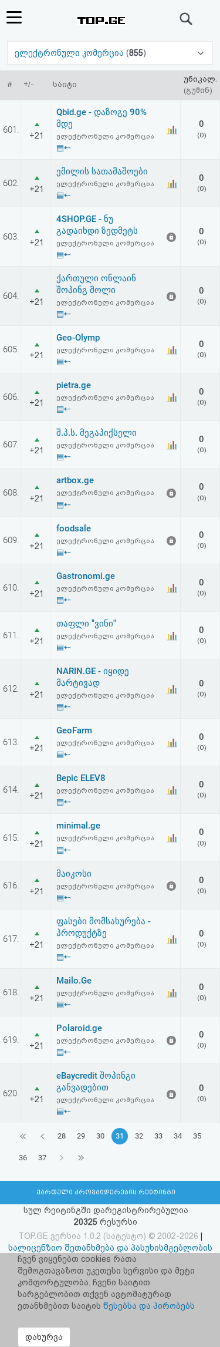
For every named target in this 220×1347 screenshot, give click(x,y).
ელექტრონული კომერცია (70, 53)
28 (61, 1136)
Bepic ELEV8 (81, 778)
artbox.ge (75, 480)
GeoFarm (74, 730)
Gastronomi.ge (85, 576)
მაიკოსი (74, 873)
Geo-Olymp (78, 337)
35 (197, 1136)
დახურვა (44, 1337)
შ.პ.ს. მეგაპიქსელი (96, 432)
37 (42, 1157)
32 (139, 1136)
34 (178, 1136)
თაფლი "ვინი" (86, 623)
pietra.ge (73, 385)
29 (81, 1136)
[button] (110, 53)
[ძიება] (187, 19)
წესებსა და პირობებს (149, 1306)
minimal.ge (78, 825)
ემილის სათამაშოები (102, 171)
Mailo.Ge (74, 980)
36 (23, 1157)
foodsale (73, 528)
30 (100, 1136)
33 (158, 1136)
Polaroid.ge (79, 1028)
